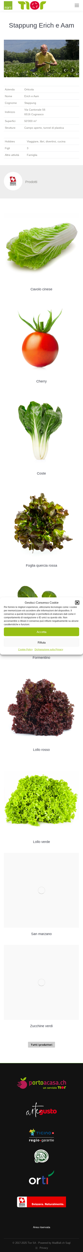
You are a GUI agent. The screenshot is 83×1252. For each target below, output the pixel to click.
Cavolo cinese (41, 289)
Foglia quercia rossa (41, 565)
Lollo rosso (41, 750)
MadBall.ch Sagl (61, 1242)
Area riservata (41, 1227)
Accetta (41, 631)
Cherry (41, 381)
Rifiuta (42, 642)
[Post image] (41, 245)
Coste (41, 473)
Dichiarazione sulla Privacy (49, 649)
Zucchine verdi (41, 1026)
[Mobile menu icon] (77, 5)
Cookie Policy (25, 649)
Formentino (41, 658)
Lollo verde (41, 842)
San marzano (41, 934)
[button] (77, 603)
